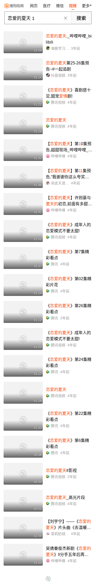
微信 (60, 6)
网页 (34, 6)
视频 (73, 6)
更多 (86, 6)
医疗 (47, 6)
